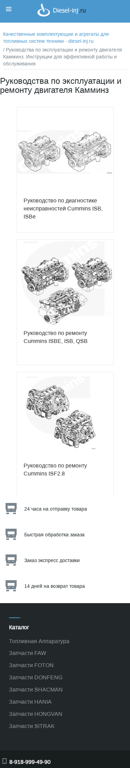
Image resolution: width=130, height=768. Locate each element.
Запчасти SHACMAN (36, 689)
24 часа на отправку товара (55, 509)
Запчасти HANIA (30, 701)
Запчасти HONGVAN (35, 714)
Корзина (98, 11)
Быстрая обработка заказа (54, 534)
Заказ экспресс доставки (52, 560)
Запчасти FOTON (31, 665)
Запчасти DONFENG (35, 677)
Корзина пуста (105, 18)
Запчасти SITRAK (32, 726)
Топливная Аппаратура (39, 641)
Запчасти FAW (27, 653)
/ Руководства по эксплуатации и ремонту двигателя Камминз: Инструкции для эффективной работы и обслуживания (62, 57)
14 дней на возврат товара (54, 586)
